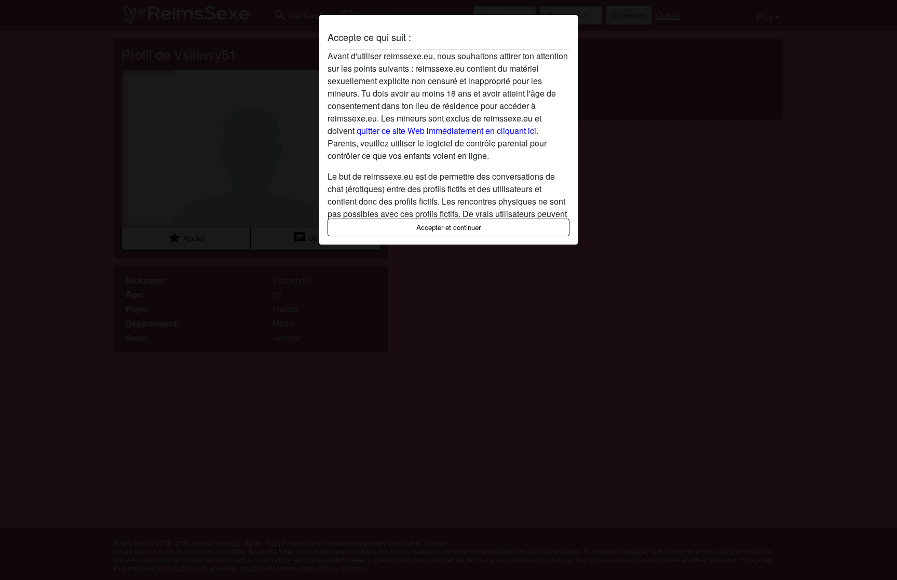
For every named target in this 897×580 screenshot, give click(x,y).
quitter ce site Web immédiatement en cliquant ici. (447, 131)
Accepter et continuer (448, 227)
